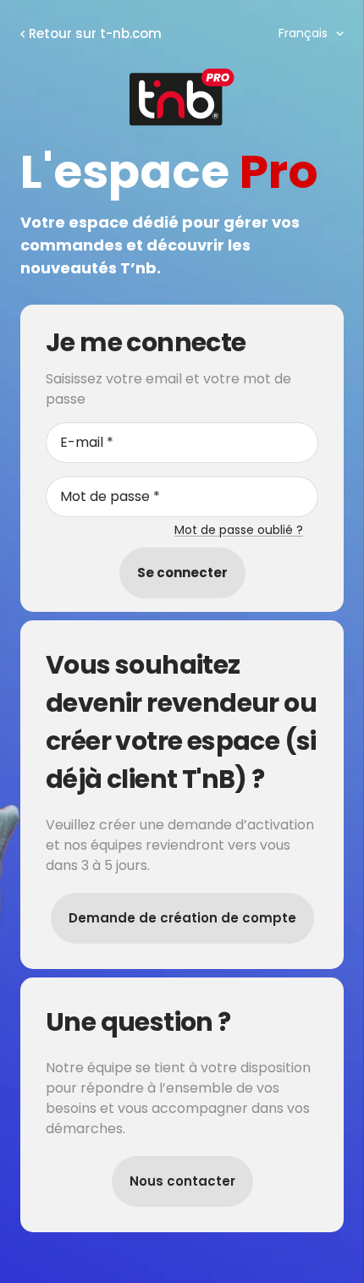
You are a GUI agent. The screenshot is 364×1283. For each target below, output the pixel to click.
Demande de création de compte (182, 918)
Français (303, 33)
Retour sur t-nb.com (95, 33)
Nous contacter (182, 1181)
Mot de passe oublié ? (238, 529)
